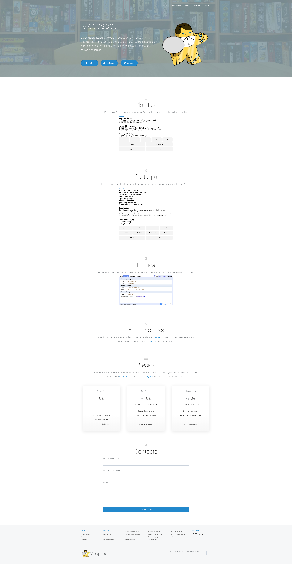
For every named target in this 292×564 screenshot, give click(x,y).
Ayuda (150, 376)
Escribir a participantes (155, 534)
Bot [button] (90, 63)
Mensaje (106, 482)
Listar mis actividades (132, 531)
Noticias (153, 341)
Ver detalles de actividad (133, 534)
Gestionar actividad (154, 531)
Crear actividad (130, 539)
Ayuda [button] (130, 63)
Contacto (196, 6)
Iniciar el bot (107, 534)
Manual (206, 6)
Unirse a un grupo (108, 537)
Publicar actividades (176, 537)
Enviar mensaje (146, 509)
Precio (187, 6)
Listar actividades (108, 539)
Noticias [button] (110, 63)
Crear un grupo (152, 539)
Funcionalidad (176, 6)
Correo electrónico (111, 470)
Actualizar (128, 537)
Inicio (165, 6)
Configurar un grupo (176, 531)
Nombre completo (111, 458)
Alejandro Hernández (176, 551)
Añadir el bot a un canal (177, 534)
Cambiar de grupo (153, 537)
